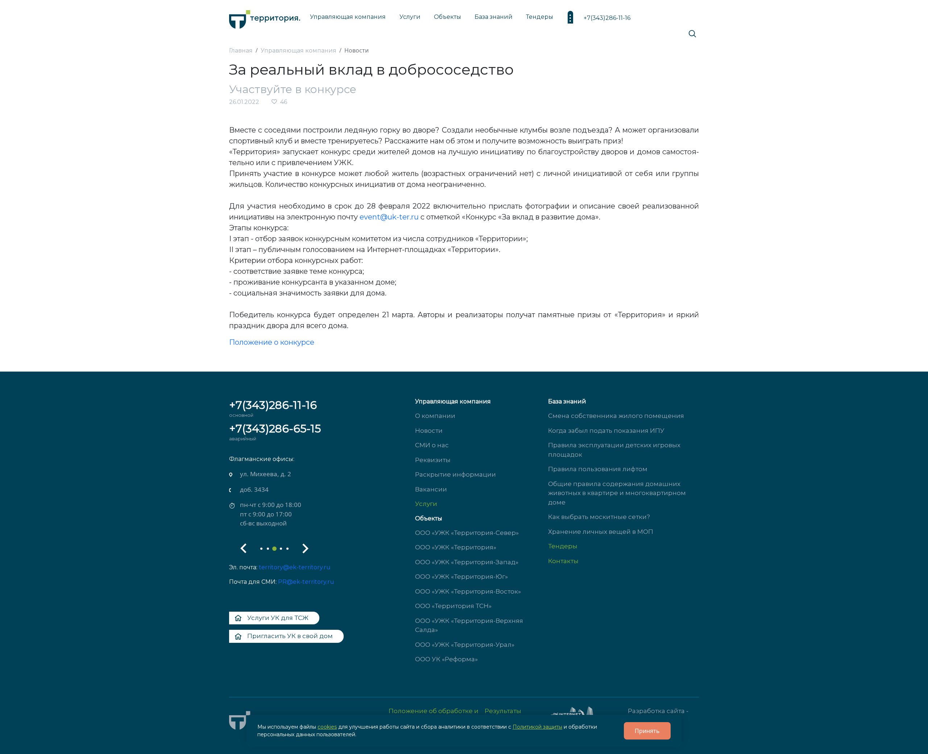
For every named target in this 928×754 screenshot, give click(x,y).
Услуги (426, 503)
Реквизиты (433, 460)
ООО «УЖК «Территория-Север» (467, 532)
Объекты (428, 518)
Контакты (563, 561)
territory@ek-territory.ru (295, 567)
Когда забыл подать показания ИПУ (606, 430)
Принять (647, 731)
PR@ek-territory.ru (306, 581)
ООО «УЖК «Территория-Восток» (468, 591)
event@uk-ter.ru (389, 217)
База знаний (494, 16)
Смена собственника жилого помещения (616, 415)
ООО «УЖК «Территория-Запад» (466, 562)
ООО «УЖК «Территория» (455, 547)
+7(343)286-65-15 (275, 428)
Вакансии (431, 489)
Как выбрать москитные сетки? (599, 516)
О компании (435, 415)
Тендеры (562, 546)
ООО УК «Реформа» (446, 659)
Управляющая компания (348, 16)
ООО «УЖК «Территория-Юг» (461, 576)
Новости (429, 430)
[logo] (264, 17)
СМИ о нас (432, 445)
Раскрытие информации (455, 474)
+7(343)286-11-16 (607, 17)
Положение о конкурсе (271, 342)
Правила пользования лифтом (597, 469)
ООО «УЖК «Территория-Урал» (464, 644)
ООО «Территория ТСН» (453, 606)
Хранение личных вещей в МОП (600, 531)
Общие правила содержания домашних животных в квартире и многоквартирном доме (617, 493)
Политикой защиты (537, 727)
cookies (327, 727)
